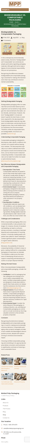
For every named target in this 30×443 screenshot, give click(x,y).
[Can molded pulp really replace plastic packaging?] (7, 376)
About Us (5, 402)
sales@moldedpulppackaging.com (13, 428)
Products (5, 406)
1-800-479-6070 (12, 425)
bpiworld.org (11, 134)
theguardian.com (7, 243)
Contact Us (6, 418)
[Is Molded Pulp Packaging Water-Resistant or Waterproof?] (7, 361)
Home (11, 22)
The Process (6, 409)
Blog (17, 22)
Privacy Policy (10, 395)
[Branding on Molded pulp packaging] (20, 361)
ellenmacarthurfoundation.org (11, 161)
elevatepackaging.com (14, 288)
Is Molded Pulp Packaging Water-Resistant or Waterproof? (7, 368)
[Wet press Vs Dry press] (20, 376)
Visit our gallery (4, 442)
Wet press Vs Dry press (19, 382)
